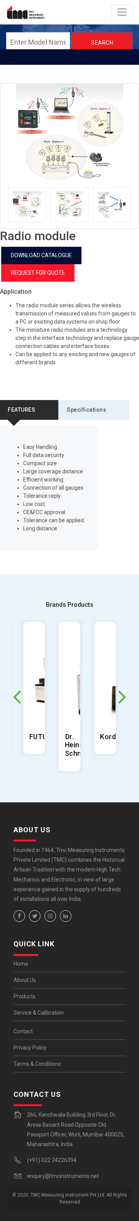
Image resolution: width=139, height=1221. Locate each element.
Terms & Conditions (37, 1064)
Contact (23, 1031)
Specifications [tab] (86, 410)
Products (25, 996)
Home (21, 964)
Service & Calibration (39, 1013)
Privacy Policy (30, 1047)
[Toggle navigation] (122, 12)
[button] (122, 696)
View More (34, 688)
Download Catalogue (41, 255)
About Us (25, 980)
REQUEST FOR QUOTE (38, 273)
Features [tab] (21, 410)
